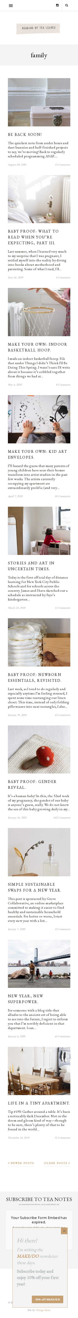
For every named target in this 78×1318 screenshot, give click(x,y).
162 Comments (61, 817)
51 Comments (62, 1137)
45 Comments (62, 1036)
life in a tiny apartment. (39, 1103)
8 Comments (63, 384)
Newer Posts (22, 1163)
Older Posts (56, 1163)
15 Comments (62, 929)
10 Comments (62, 496)
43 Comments (62, 715)
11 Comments (62, 607)
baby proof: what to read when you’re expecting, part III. (33, 237)
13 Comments (62, 164)
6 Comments (63, 277)
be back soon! (25, 134)
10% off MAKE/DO (47, 1299)
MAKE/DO (28, 1256)
